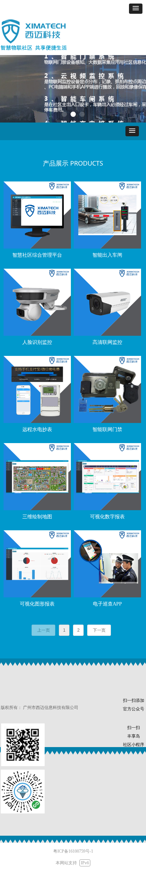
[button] (135, 9)
